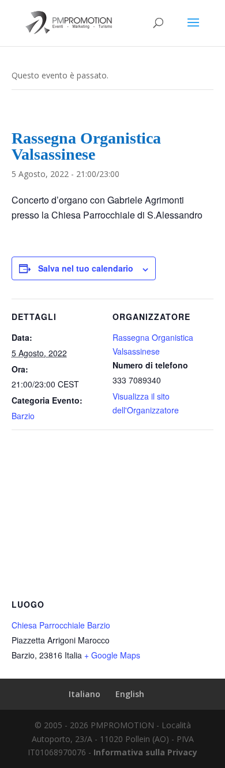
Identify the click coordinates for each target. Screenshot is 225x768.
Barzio (23, 415)
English (129, 693)
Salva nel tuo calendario (85, 268)
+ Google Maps (112, 655)
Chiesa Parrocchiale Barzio (61, 625)
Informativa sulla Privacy (145, 752)
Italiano (84, 693)
